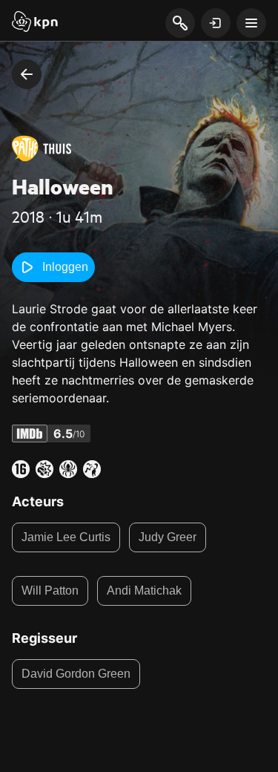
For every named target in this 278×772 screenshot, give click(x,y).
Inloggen (65, 267)
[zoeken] (179, 24)
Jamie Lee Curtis (65, 537)
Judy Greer (167, 537)
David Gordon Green (75, 673)
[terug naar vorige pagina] (27, 74)
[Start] (35, 23)
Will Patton (50, 590)
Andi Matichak (144, 590)
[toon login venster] (216, 23)
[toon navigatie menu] (251, 23)
